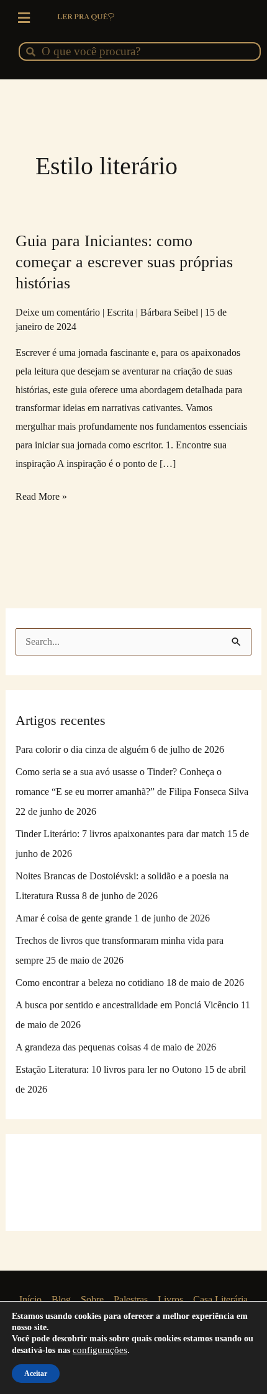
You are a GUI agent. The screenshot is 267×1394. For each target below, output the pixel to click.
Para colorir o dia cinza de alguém (82, 749)
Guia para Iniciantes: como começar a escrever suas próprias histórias (124, 262)
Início (30, 1299)
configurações (100, 1350)
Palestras (131, 1299)
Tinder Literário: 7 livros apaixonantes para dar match (120, 833)
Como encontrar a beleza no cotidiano (90, 982)
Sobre (92, 1299)
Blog (61, 1299)
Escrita (120, 312)
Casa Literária (220, 1299)
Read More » (41, 494)
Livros (170, 1299)
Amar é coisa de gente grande (74, 918)
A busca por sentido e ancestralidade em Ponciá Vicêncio (127, 1005)
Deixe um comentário (58, 312)
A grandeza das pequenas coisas (78, 1047)
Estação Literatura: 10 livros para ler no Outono (109, 1069)
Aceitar (35, 1373)
